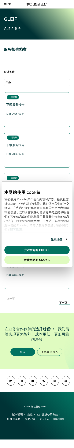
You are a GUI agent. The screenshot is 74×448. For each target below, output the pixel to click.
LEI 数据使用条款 (47, 414)
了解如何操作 (49, 352)
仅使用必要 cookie (37, 260)
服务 (23, 352)
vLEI (43, 4)
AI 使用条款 (13, 419)
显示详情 (56, 239)
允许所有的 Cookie (37, 250)
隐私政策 (16, 229)
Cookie (44, 419)
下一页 (63, 303)
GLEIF (7, 4)
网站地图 (58, 419)
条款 (30, 414)
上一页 (10, 299)
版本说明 (17, 414)
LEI (35, 4)
